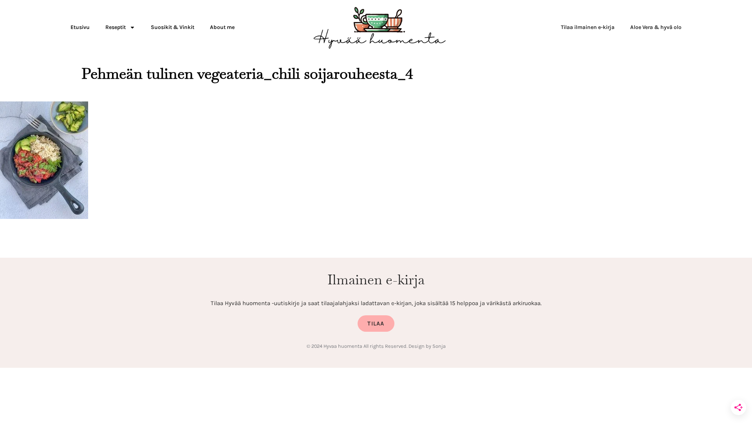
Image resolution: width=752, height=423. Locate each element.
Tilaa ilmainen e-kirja (588, 27)
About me (222, 27)
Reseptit (115, 27)
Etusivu (80, 27)
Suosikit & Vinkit (172, 27)
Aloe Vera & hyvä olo (656, 27)
